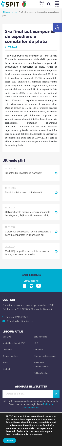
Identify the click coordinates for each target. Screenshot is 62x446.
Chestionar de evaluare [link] (45, 356)
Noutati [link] (14, 12)
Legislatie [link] (7, 349)
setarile (24, 434)
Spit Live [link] (6, 336)
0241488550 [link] (21, 317)
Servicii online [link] (40, 336)
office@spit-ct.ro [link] (24, 321)
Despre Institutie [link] (10, 356)
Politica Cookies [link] (41, 373)
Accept (9, 440)
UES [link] (36, 343)
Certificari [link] (38, 349)
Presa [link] (5, 362)
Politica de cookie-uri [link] (28, 431)
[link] (57, 27)
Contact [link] (6, 369)
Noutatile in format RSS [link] (13, 343)
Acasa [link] (7, 12)
